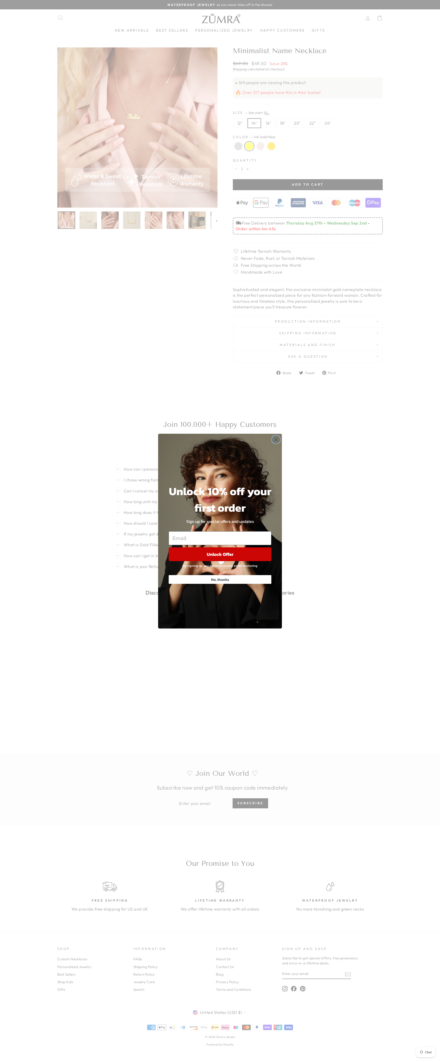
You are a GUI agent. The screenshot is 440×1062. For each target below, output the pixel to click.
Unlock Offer (220, 554)
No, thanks (220, 579)
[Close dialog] (276, 440)
